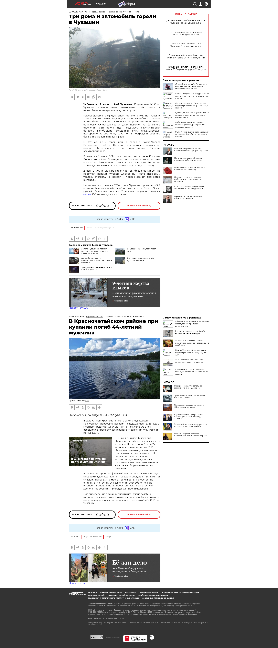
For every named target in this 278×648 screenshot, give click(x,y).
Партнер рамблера (113, 637)
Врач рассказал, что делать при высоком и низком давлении (188, 387)
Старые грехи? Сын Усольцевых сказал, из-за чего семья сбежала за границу (191, 371)
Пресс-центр (130, 592)
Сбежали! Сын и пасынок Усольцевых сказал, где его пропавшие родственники (192, 323)
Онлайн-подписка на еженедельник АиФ (180, 592)
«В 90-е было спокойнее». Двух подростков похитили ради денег (190, 361)
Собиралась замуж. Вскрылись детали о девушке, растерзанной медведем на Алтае (190, 124)
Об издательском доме (111, 592)
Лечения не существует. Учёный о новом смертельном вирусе (190, 332)
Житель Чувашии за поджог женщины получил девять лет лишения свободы (94, 251)
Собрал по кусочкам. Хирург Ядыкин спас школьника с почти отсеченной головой (192, 96)
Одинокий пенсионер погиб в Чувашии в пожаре (140, 259)
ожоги (87, 194)
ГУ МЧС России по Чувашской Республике (88, 90)
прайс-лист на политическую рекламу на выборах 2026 (113, 598)
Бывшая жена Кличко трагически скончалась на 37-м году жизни (189, 188)
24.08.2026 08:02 (76, 316)
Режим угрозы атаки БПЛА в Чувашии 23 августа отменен (185, 44)
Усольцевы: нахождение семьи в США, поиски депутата (189, 406)
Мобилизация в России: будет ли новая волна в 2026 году (189, 169)
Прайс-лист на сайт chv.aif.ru (121, 595)
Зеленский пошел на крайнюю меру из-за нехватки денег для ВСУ (190, 425)
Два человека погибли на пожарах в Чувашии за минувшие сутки (186, 21)
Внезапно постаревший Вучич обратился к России (188, 197)
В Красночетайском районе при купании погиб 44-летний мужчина (186, 56)
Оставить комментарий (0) (139, 206)
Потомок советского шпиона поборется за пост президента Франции (188, 179)
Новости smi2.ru (78, 307)
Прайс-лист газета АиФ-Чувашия (153, 595)
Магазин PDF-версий (149, 592)
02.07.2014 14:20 (76, 12)
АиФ (87, 401)
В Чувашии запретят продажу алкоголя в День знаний (186, 33)
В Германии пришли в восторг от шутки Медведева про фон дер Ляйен (191, 149)
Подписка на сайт (96, 595)
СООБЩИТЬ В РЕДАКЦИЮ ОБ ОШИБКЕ (158, 598)
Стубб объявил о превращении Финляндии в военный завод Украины (188, 417)
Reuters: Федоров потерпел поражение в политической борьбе (190, 435)
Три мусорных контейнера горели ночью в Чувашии (96, 268)
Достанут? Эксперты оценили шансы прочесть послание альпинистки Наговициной (192, 115)
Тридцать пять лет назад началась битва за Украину (189, 396)
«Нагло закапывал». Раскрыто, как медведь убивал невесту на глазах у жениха (191, 105)
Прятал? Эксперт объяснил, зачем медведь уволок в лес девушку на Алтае (190, 352)
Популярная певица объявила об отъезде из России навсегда (188, 159)
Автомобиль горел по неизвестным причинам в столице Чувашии (96, 260)
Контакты (92, 592)
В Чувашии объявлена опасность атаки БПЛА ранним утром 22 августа (186, 68)
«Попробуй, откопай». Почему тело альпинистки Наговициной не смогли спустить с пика (191, 86)
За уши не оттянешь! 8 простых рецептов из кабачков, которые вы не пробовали (192, 343)
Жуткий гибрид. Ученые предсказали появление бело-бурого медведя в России (192, 134)
